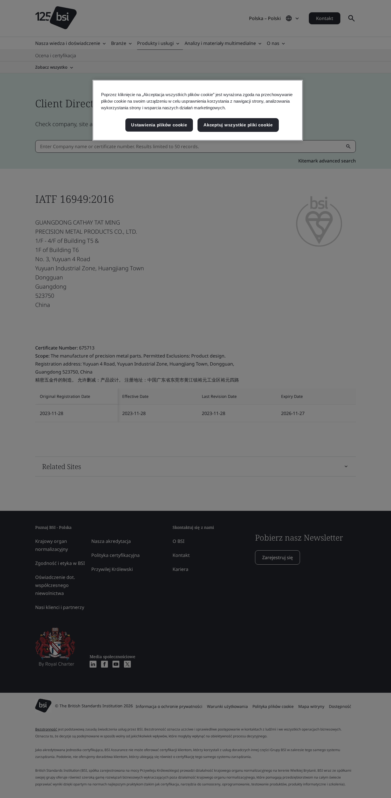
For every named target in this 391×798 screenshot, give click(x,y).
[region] (197, 110)
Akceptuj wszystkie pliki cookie (238, 124)
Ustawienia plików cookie (159, 124)
